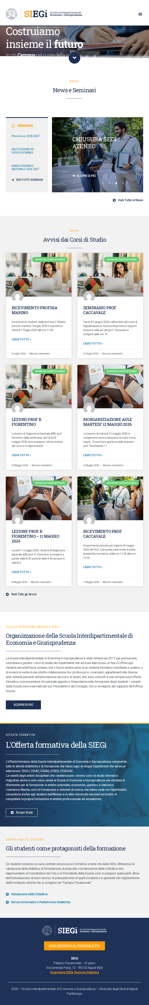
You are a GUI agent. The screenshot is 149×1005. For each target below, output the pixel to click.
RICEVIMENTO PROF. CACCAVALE (102, 534)
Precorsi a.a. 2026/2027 (26, 136)
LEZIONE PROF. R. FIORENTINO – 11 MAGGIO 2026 (35, 536)
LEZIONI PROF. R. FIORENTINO (27, 422)
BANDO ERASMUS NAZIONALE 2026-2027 (25, 167)
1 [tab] (103, 183)
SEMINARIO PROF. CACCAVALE (100, 310)
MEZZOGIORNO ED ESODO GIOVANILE (23, 151)
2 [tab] (109, 183)
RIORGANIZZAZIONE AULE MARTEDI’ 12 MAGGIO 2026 (107, 422)
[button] (140, 14)
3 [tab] (116, 183)
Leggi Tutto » (21, 339)
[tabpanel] (97, 154)
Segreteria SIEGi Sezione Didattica (74, 972)
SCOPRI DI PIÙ (86, 176)
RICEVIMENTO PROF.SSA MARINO (34, 310)
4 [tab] (123, 183)
